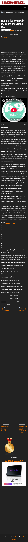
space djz (3, 304)
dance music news (11, 302)
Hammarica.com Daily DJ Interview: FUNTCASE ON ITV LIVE (23, 429)
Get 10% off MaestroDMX (14, 461)
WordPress (15, 537)
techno (8, 304)
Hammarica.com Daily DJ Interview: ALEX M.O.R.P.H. (5, 429)
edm (18, 301)
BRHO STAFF (19, 30)
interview (22, 302)
